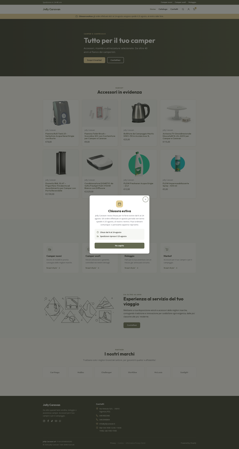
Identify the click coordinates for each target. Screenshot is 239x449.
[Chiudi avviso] (145, 199)
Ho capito (119, 245)
